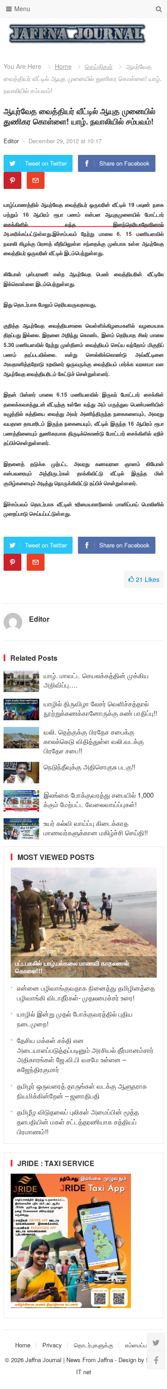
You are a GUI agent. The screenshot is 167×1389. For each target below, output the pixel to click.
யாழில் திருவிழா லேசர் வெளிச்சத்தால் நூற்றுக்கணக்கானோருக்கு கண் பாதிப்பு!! (100, 708)
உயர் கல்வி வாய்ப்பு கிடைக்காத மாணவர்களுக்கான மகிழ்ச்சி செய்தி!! (96, 827)
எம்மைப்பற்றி (139, 1345)
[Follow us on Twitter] (156, 1342)
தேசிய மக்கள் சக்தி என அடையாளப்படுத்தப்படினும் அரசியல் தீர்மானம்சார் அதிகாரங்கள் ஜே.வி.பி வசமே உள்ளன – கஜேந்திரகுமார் (85, 1054)
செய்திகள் (99, 66)
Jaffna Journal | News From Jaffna (69, 1359)
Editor (12, 141)
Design (128, 1359)
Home (63, 66)
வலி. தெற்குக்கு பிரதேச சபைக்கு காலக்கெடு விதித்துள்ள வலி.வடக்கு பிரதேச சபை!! (94, 741)
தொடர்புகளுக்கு (93, 1345)
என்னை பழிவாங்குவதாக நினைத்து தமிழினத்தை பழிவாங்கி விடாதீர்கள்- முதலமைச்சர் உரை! (86, 992)
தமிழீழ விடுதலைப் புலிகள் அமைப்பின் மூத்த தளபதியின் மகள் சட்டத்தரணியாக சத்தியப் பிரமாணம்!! (78, 1121)
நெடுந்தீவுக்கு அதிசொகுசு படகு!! (89, 766)
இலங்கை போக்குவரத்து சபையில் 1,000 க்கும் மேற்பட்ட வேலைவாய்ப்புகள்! (99, 799)
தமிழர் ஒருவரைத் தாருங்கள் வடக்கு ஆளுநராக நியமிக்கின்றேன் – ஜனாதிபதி (82, 1090)
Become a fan (150, 33)
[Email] (36, 180)
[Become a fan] (156, 1360)
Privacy (52, 1345)
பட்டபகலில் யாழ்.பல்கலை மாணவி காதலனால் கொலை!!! (72, 966)
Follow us (121, 33)
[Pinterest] (12, 180)
